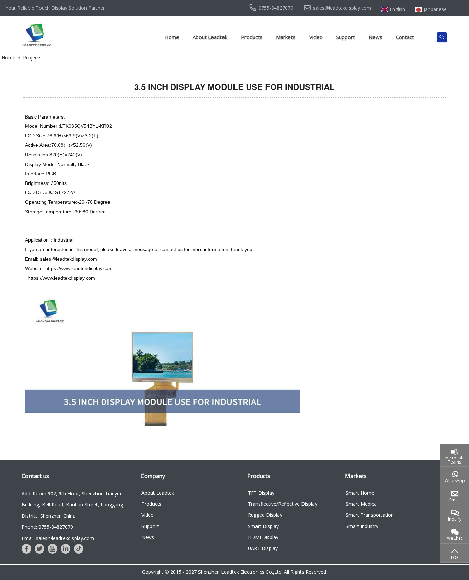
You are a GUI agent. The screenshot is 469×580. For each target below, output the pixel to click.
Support (345, 37)
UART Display (263, 548)
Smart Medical (362, 504)
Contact (405, 37)
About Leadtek (210, 37)
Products (252, 37)
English (397, 9)
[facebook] (26, 549)
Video (316, 37)
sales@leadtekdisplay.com (342, 7)
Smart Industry (362, 526)
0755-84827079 (276, 7)
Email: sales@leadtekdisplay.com (58, 538)
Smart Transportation (370, 515)
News (375, 37)
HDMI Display (263, 537)
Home (171, 37)
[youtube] (52, 549)
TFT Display (261, 493)
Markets (286, 37)
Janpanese (435, 9)
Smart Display (263, 526)
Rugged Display (265, 515)
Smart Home (360, 493)
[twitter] (39, 549)
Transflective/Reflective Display (282, 504)
